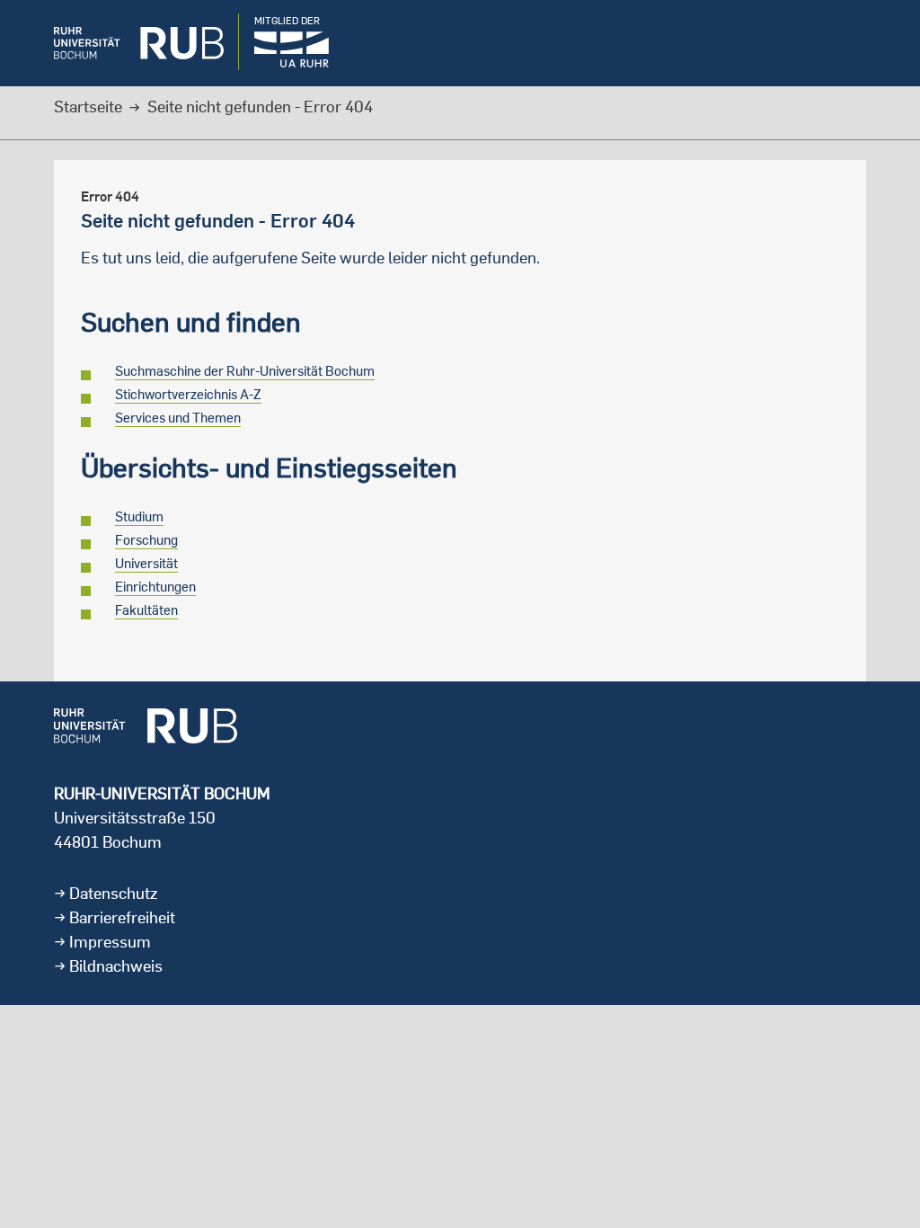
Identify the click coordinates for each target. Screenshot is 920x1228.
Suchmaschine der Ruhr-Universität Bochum (245, 370)
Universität (146, 563)
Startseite (88, 106)
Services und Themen (178, 417)
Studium (139, 516)
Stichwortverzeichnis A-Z (188, 394)
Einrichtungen (155, 586)
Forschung (146, 539)
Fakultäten (146, 609)
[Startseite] (125, 43)
